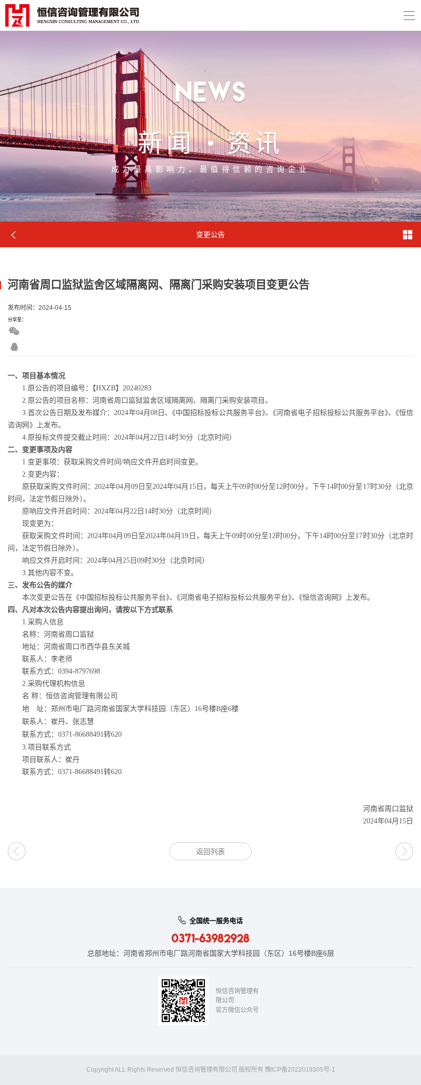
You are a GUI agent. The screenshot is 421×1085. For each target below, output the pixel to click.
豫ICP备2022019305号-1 (300, 1069)
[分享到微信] (14, 331)
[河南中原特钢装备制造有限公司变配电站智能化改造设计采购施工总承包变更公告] (17, 851)
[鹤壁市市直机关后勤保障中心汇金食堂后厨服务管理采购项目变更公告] (404, 851)
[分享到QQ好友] (14, 346)
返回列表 (210, 851)
